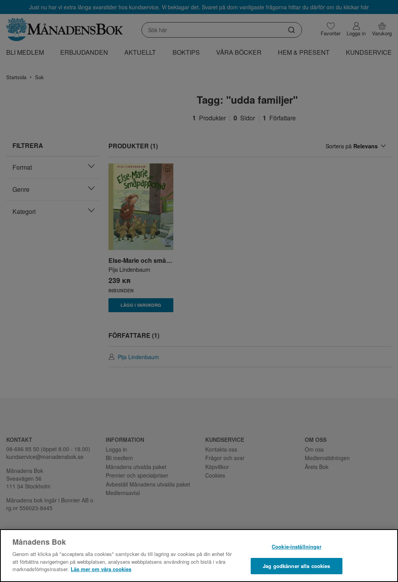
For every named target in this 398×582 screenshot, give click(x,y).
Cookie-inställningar (296, 546)
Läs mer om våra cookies (101, 569)
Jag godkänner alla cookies (296, 566)
